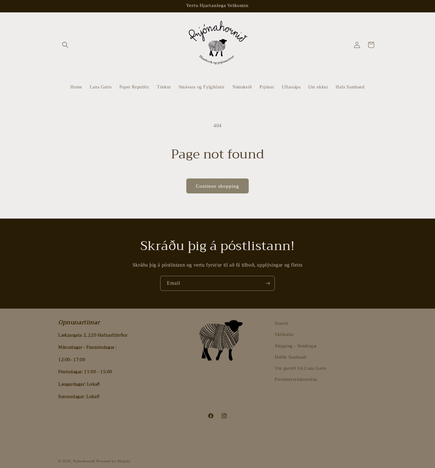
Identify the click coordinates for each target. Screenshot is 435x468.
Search (281, 323)
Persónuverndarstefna (296, 379)
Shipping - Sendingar (296, 346)
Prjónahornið (84, 461)
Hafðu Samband (290, 357)
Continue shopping (217, 186)
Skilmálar (284, 334)
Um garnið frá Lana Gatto (300, 368)
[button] (65, 45)
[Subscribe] (267, 283)
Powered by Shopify (113, 461)
